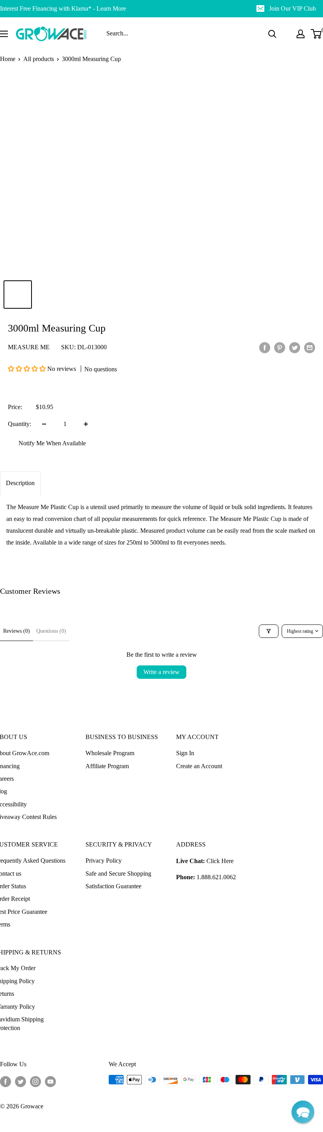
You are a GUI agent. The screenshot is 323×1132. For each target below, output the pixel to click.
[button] (27, 368)
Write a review (161, 672)
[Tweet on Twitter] (294, 347)
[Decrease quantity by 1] (44, 424)
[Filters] (268, 631)
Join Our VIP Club (292, 8)
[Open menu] (4, 34)
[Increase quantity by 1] (86, 424)
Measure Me (29, 347)
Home (7, 59)
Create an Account (199, 766)
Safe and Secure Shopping (118, 873)
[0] (316, 34)
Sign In (185, 753)
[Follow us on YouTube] (50, 1081)
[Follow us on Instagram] (35, 1081)
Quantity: (19, 424)
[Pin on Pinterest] (279, 347)
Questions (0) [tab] (51, 631)
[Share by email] (309, 347)
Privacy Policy (103, 860)
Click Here (220, 861)
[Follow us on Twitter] (20, 1081)
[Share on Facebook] (264, 347)
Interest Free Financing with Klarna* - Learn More (63, 8)
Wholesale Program (109, 753)
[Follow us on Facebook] (5, 1081)
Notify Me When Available (52, 443)
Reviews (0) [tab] (16, 631)
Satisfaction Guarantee (113, 886)
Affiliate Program (107, 766)
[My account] (300, 34)
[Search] (272, 34)
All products (38, 59)
